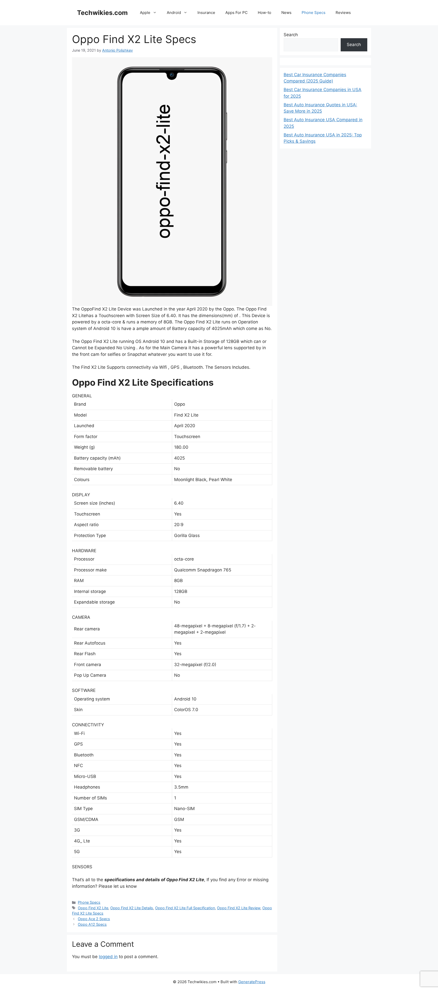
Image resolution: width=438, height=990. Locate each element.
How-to (264, 12)
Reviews (343, 12)
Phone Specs (313, 12)
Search (291, 34)
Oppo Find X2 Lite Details (131, 908)
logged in (108, 956)
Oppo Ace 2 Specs (94, 919)
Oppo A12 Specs (92, 924)
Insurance (206, 12)
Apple (145, 12)
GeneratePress (251, 981)
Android (174, 12)
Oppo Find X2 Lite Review (238, 908)
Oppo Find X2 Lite (93, 908)
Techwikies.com (102, 12)
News (286, 12)
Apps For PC (236, 12)
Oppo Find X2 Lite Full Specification (185, 908)
